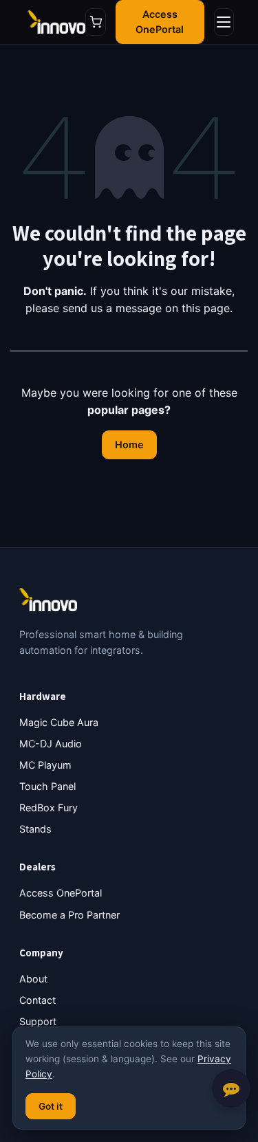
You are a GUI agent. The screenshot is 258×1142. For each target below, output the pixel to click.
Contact (37, 1000)
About (33, 979)
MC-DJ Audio (50, 743)
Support (37, 1021)
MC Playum (45, 765)
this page (206, 308)
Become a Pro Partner (69, 915)
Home (129, 444)
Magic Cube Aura (58, 722)
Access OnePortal (160, 21)
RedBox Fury (48, 807)
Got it (51, 1106)
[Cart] (95, 22)
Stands (35, 829)
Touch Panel (47, 786)
